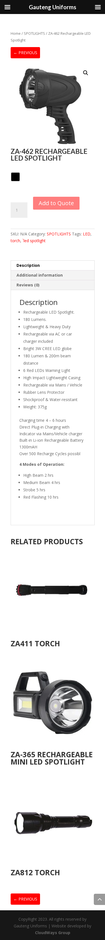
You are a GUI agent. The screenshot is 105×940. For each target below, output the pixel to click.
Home (16, 33)
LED (86, 234)
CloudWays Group (52, 932)
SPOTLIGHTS (34, 33)
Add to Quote (56, 203)
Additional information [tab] (40, 275)
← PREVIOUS (25, 52)
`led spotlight (34, 240)
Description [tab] (28, 265)
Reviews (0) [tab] (28, 285)
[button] (86, 73)
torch (15, 240)
